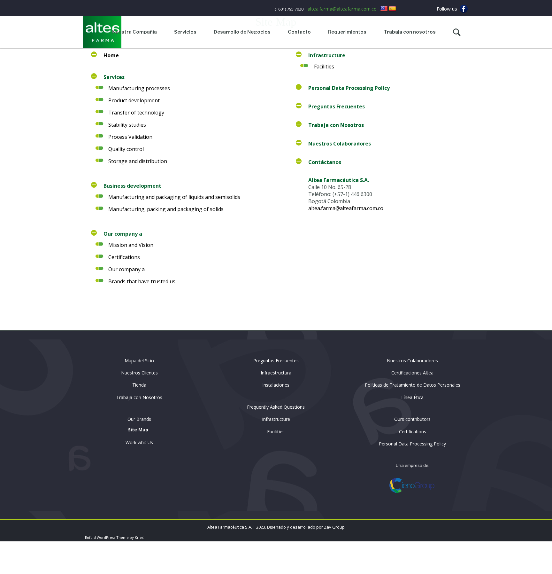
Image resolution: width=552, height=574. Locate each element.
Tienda (139, 385)
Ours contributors (412, 419)
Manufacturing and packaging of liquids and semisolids (174, 197)
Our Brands (139, 419)
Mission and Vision (130, 244)
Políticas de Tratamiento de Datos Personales (412, 385)
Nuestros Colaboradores (412, 361)
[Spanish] (392, 9)
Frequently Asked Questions (276, 407)
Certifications (124, 257)
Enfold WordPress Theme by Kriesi (114, 537)
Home (111, 55)
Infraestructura (276, 373)
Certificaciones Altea (412, 373)
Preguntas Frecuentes (276, 361)
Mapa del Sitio (139, 361)
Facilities (324, 66)
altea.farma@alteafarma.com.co (342, 8)
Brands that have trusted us (141, 281)
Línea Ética (412, 397)
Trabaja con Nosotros (139, 397)
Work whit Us (139, 442)
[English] (384, 9)
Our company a (126, 269)
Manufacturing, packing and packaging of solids (166, 209)
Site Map (138, 430)
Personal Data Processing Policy (412, 444)
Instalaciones (275, 385)
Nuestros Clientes (139, 373)
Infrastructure (276, 419)
